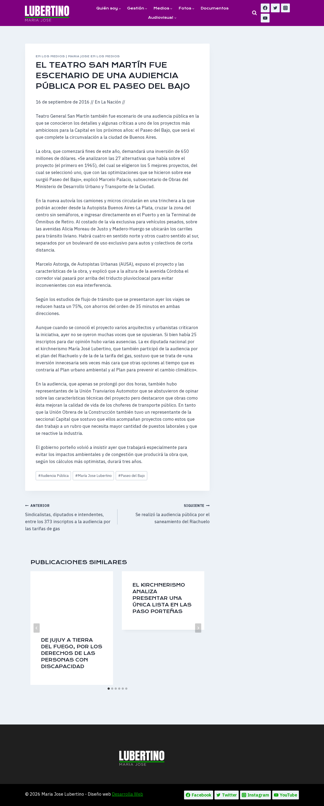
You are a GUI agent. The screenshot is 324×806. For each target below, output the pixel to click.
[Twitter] (275, 8)
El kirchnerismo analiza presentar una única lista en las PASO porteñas (162, 598)
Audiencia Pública (53, 475)
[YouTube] (265, 18)
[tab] (109, 688)
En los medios (50, 56)
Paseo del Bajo (131, 475)
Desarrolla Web (127, 794)
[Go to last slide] (37, 628)
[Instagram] (285, 8)
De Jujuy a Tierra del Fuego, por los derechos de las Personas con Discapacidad (71, 653)
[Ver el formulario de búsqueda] (254, 13)
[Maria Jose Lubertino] (47, 13)
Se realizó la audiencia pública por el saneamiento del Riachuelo (173, 513)
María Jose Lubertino (93, 475)
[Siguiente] (198, 628)
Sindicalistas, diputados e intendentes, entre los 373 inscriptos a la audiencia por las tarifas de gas (67, 517)
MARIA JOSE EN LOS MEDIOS (94, 56)
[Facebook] (265, 8)
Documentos (215, 8)
